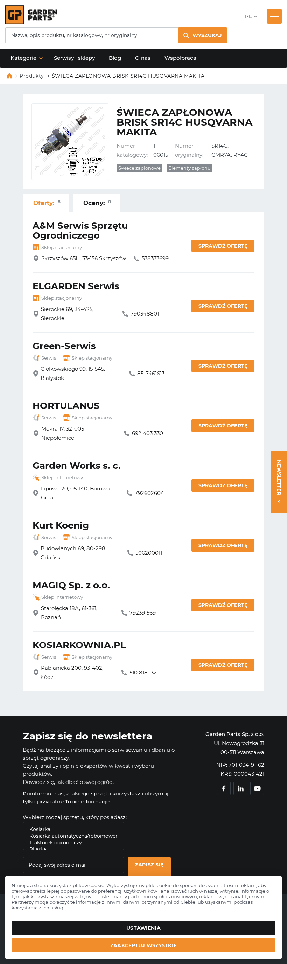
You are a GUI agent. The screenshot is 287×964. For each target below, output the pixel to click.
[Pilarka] (71, 849)
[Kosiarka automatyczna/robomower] (71, 836)
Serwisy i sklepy (74, 58)
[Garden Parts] (31, 22)
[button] (202, 35)
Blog (115, 58)
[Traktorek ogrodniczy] (71, 842)
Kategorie (23, 58)
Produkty (32, 76)
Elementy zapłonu (189, 168)
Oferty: (47, 202)
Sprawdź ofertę (222, 246)
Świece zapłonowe (139, 168)
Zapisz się (149, 865)
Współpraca (180, 58)
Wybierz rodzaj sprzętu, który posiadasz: (75, 817)
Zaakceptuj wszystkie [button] (143, 945)
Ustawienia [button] (143, 928)
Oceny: (97, 202)
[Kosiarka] (71, 829)
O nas (142, 58)
